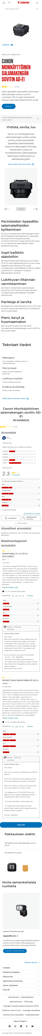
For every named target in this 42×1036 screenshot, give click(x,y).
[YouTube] (32, 1026)
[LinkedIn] (21, 1026)
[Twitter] (27, 1026)
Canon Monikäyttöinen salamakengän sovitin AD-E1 (17, 119)
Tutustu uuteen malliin (14, 951)
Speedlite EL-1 (10, 936)
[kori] (4, 3)
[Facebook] (9, 1026)
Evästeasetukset (32, 1015)
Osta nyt (8, 106)
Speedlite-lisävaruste (11, 54)
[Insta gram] (15, 1026)
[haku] (9, 3)
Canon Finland (20, 1021)
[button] (7, 209)
